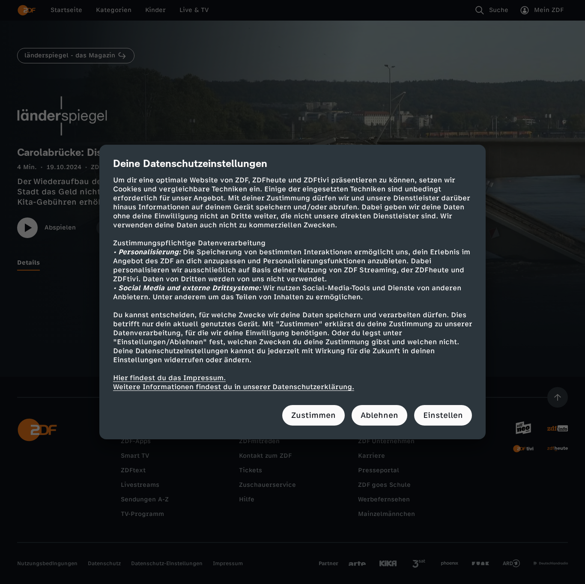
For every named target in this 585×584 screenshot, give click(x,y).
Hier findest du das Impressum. (169, 378)
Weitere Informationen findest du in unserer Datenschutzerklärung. (233, 387)
